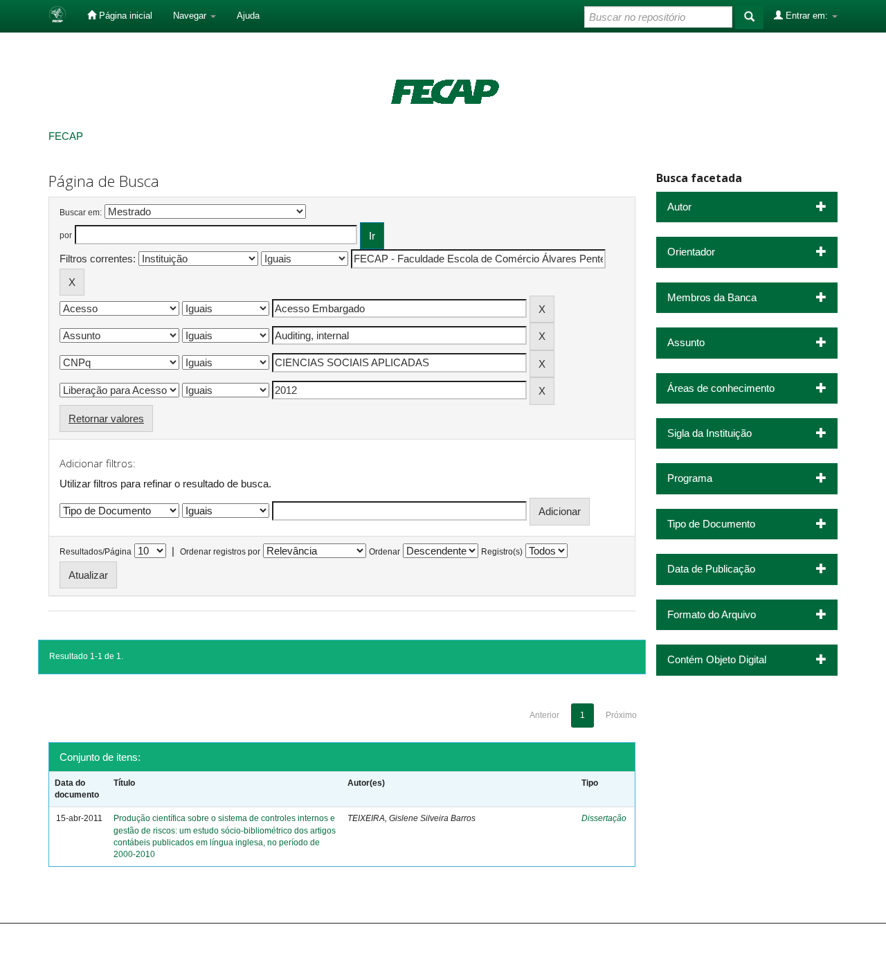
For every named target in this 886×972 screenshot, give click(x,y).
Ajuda (248, 15)
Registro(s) (502, 552)
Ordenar (384, 552)
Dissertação (603, 818)
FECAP (65, 136)
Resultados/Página (96, 552)
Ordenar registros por (220, 552)
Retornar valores (106, 418)
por (66, 235)
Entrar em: (807, 15)
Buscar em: (81, 212)
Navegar (191, 15)
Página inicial (124, 15)
